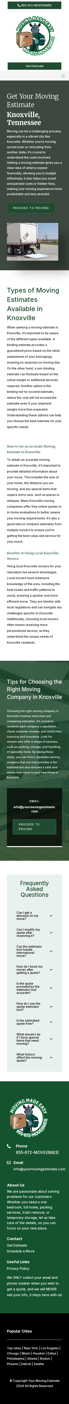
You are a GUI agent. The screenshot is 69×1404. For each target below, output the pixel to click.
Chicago (13, 1353)
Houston (39, 1353)
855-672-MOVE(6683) (36, 5)
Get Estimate (35, 66)
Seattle (39, 1364)
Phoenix (13, 1364)
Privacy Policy (18, 1268)
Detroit (26, 1364)
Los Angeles (50, 1348)
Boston (45, 1358)
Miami (26, 1353)
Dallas (52, 1353)
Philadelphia (16, 1358)
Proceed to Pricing (31, 208)
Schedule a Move (21, 1251)
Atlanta (32, 1358)
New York (31, 1348)
